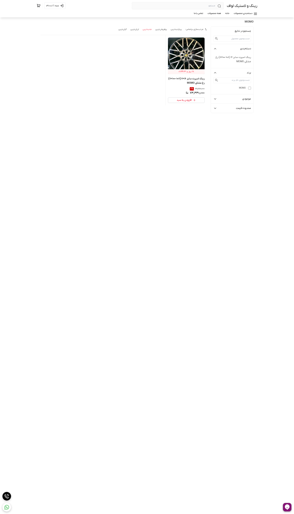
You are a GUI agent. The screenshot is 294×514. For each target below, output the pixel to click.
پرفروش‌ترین (161, 29)
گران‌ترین (122, 29)
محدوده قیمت (243, 108)
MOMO (242, 88)
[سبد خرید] (38, 6)
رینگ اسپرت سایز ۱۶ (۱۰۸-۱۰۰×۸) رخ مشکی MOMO (233, 59)
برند (249, 72)
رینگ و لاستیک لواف (242, 5)
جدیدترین (147, 29)
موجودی (246, 98)
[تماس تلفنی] (6, 496)
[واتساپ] (6, 507)
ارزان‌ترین (134, 29)
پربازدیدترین (176, 29)
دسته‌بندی (245, 48)
